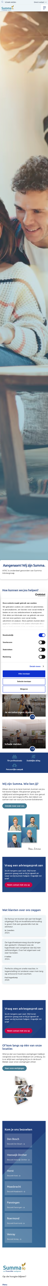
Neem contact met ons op (18, 885)
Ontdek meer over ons (14, 806)
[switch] (42, 642)
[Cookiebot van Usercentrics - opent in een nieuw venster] (35, 594)
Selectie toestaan (24, 681)
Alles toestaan (24, 674)
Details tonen (35, 666)
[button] (2, 2)
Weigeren (24, 689)
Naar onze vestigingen (14, 1068)
